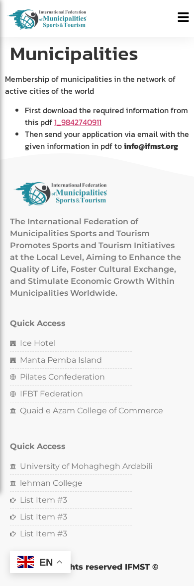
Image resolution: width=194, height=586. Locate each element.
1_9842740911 (77, 122)
